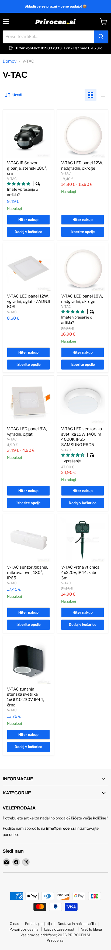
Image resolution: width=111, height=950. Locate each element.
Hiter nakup (28, 219)
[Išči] (101, 36)
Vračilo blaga (91, 929)
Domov (9, 61)
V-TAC (12, 179)
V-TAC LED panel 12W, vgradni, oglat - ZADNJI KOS (28, 301)
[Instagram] (26, 862)
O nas (14, 923)
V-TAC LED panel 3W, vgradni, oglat (27, 431)
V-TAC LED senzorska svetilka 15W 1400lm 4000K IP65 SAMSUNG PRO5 (81, 436)
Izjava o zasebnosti (59, 929)
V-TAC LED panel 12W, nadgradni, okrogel (82, 165)
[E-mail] (6, 862)
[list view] (102, 95)
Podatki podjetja (38, 923)
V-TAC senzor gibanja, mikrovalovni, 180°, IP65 (27, 572)
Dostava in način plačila (77, 923)
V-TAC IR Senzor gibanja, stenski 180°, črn (27, 168)
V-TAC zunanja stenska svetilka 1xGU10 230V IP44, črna (25, 697)
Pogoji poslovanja (23, 929)
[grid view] (90, 95)
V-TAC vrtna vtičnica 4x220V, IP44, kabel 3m (80, 572)
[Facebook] (16, 862)
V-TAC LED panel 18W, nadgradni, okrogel (82, 299)
